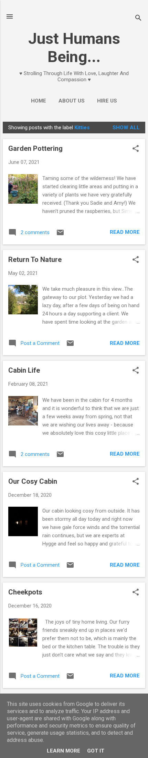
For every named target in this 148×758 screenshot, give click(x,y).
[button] (135, 149)
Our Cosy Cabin (32, 481)
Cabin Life (24, 370)
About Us (72, 101)
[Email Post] (60, 235)
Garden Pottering (35, 148)
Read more (125, 232)
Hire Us (107, 101)
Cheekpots (25, 592)
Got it (95, 751)
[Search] (138, 18)
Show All (126, 127)
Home (38, 101)
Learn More (63, 751)
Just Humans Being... (74, 47)
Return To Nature (35, 259)
